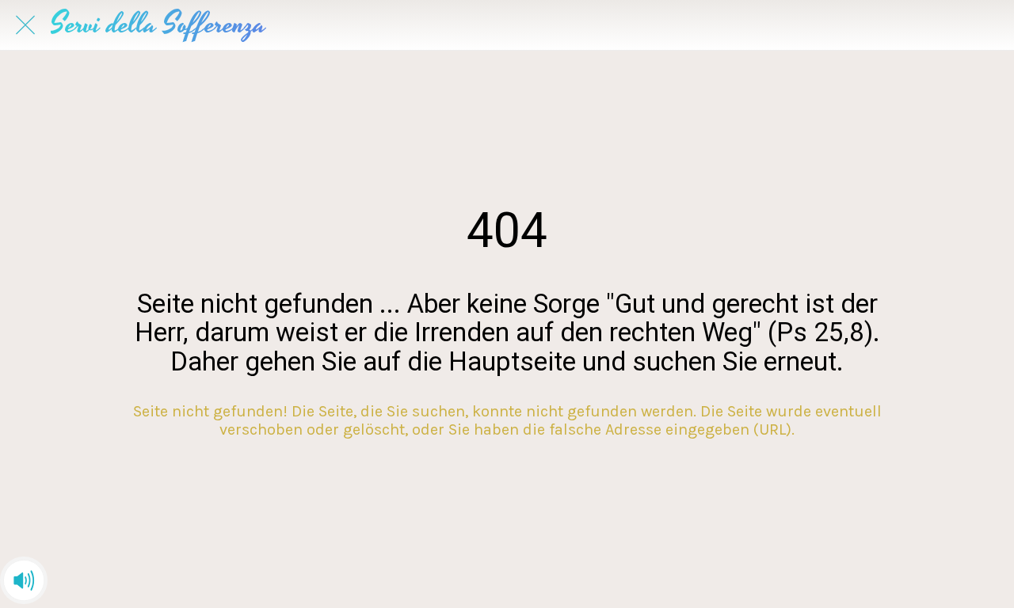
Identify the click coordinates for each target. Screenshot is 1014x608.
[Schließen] (25, 25)
